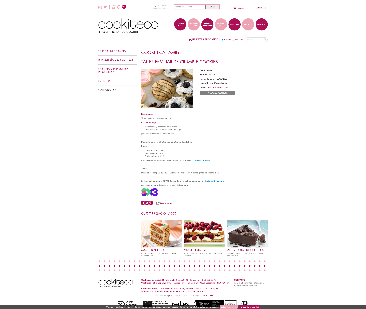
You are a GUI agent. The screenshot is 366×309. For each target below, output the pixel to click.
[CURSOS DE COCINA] (194, 29)
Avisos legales (195, 296)
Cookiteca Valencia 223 (217, 87)
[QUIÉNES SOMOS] (180, 29)
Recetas (239, 39)
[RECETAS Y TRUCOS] (221, 29)
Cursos (227, 39)
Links (211, 296)
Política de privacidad (249, 307)
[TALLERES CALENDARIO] (207, 29)
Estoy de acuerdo (229, 307)
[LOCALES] (248, 29)
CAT (262, 8)
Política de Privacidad (178, 296)
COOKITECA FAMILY (160, 53)
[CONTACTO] (262, 29)
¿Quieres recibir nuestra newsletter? (161, 7)
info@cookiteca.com (201, 160)
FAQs (205, 296)
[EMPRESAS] (234, 29)
